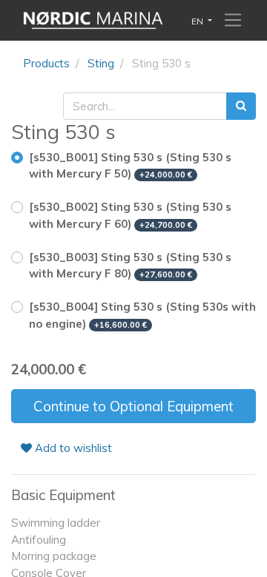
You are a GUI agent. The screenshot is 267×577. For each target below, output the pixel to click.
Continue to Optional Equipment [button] (133, 406)
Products (46, 63)
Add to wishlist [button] (72, 448)
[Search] (241, 106)
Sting (101, 63)
